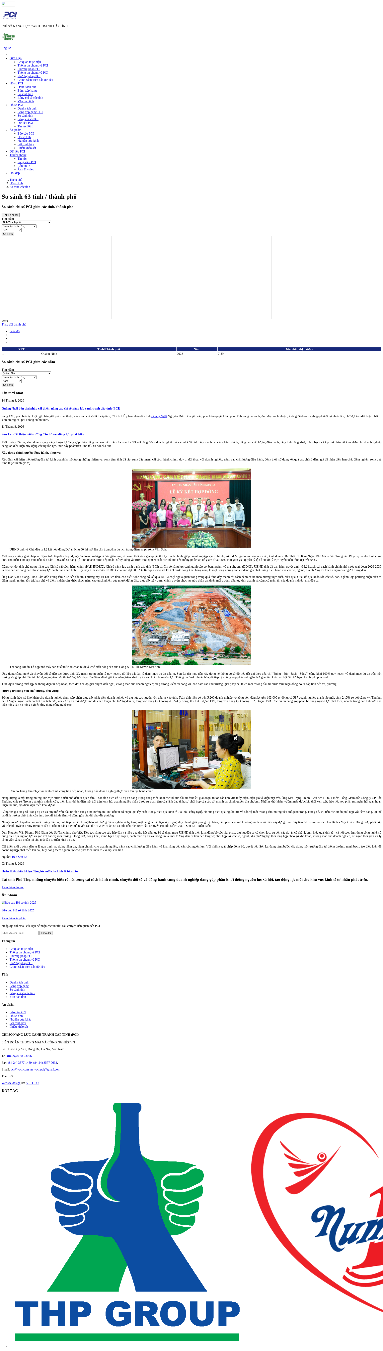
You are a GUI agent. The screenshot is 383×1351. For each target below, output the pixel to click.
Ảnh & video (26, 169)
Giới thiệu (16, 58)
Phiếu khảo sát (27, 148)
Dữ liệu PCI (17, 151)
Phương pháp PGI (29, 76)
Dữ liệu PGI (25, 122)
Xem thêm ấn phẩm (14, 918)
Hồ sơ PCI (16, 83)
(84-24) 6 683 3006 (19, 1056)
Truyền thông (18, 155)
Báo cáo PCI (26, 133)
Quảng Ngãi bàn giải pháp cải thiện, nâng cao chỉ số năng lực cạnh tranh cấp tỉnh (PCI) (61, 408)
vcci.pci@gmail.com (47, 1069)
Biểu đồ (15, 331)
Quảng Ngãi (159, 416)
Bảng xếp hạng (27, 90)
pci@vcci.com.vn (22, 1069)
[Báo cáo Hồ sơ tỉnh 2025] (19, 902)
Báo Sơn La (19, 856)
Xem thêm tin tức (13, 887)
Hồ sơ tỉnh (24, 137)
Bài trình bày (26, 144)
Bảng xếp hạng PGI (30, 112)
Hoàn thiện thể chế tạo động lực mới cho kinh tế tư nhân (40, 871)
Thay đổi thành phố (14, 324)
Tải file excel (10, 214)
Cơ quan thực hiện (29, 62)
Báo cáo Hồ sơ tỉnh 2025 (18, 910)
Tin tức (22, 158)
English (6, 48)
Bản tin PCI (25, 165)
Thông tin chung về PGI (33, 72)
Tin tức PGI (25, 126)
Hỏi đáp (15, 173)
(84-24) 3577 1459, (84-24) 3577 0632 (32, 1062)
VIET (32, 1083)
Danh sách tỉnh (27, 87)
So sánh (8, 234)
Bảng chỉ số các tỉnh (30, 97)
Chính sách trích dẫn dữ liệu (35, 79)
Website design (11, 1083)
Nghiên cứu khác (28, 140)
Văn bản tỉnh (26, 101)
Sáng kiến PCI (27, 162)
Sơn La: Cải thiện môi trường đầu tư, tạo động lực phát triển (43, 434)
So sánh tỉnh (25, 94)
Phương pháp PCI (29, 69)
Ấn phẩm (15, 130)
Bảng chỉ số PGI (28, 119)
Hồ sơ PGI (16, 105)
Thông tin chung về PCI (33, 65)
